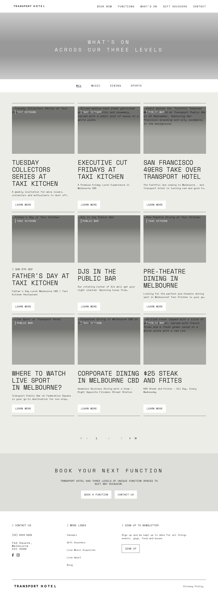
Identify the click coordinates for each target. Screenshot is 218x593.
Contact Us (126, 494)
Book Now (104, 6)
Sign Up (130, 548)
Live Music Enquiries (81, 550)
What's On (148, 6)
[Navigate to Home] (36, 586)
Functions (126, 6)
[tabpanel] (109, 259)
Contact (199, 6)
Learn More (23, 205)
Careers (72, 535)
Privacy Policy (193, 586)
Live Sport (74, 557)
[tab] (79, 85)
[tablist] (109, 85)
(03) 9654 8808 (22, 535)
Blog (70, 565)
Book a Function (96, 494)
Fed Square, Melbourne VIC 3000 (22, 546)
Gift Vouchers (175, 6)
